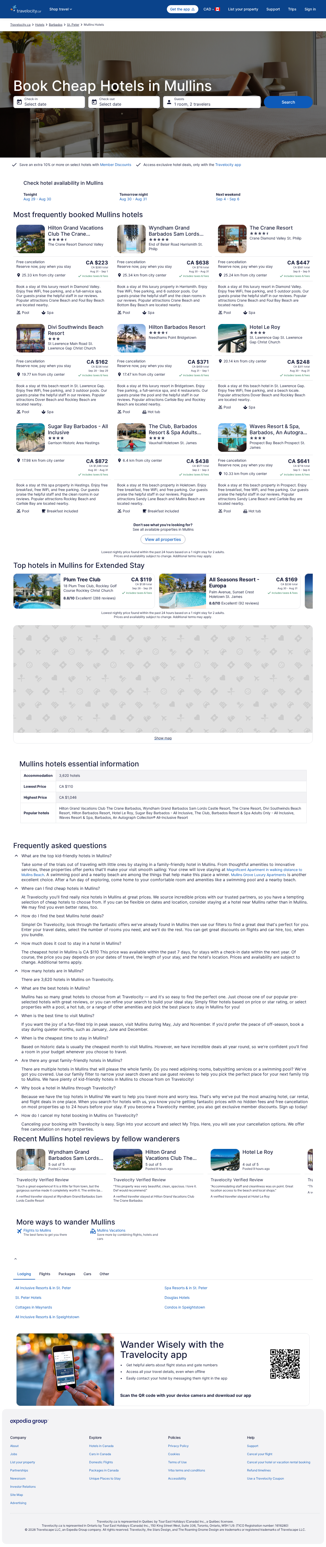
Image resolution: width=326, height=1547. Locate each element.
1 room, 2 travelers (192, 104)
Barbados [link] (55, 24)
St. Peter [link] (73, 24)
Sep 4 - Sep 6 (227, 199)
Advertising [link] (18, 1503)
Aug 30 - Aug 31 (133, 199)
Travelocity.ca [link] (20, 24)
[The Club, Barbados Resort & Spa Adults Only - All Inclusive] (163, 468)
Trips (292, 9)
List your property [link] (22, 1462)
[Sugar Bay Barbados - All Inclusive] (62, 468)
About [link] (14, 1446)
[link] (52, 1234)
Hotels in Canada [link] (101, 1446)
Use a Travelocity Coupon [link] (265, 1478)
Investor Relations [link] (23, 1486)
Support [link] (252, 1446)
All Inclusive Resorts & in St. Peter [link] (43, 1288)
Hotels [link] (39, 24)
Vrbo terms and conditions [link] (186, 1470)
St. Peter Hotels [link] (28, 1297)
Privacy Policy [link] (178, 1446)
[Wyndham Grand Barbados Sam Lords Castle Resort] (163, 270)
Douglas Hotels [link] (177, 1297)
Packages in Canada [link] (104, 1470)
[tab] (24, 1273)
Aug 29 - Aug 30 (37, 199)
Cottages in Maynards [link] (33, 1307)
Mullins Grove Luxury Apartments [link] (258, 875)
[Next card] (313, 591)
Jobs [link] (13, 1454)
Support (273, 9)
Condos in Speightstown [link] (185, 1307)
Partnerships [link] (19, 1470)
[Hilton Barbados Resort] (163, 369)
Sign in (310, 9)
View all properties (163, 539)
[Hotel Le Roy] (264, 369)
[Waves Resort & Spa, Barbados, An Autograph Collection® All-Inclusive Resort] (264, 468)
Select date (35, 104)
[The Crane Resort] (264, 270)
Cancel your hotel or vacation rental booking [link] (278, 1462)
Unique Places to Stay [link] (105, 1478)
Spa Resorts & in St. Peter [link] (186, 1288)
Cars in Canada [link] (100, 1454)
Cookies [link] (174, 1454)
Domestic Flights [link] (101, 1462)
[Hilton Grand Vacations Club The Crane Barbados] (62, 270)
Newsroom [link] (17, 1478)
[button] (163, 1258)
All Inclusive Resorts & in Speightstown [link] (47, 1317)
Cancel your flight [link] (259, 1454)
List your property (243, 9)
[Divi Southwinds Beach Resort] (62, 369)
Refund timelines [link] (259, 1470)
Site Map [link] (16, 1495)
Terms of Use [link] (177, 1462)
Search (288, 102)
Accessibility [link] (177, 1478)
